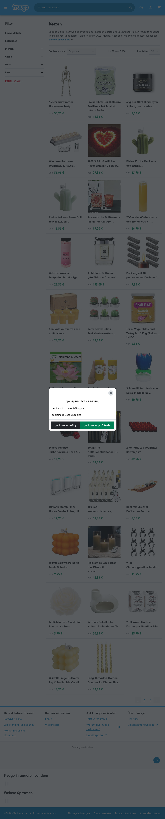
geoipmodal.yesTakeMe (97, 425)
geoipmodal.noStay (65, 425)
